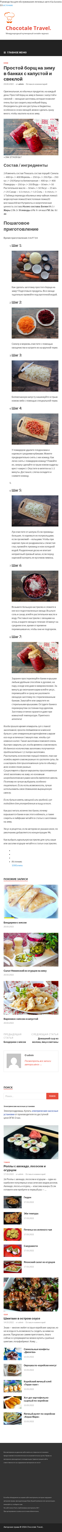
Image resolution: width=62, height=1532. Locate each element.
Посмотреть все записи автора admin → (38, 1063)
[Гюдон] (13, 1207)
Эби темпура (31, 1213)
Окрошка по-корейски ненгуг (40, 1365)
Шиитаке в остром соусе (22, 1318)
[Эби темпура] (13, 1223)
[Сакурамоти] (13, 1256)
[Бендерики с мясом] (31, 919)
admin (21, 84)
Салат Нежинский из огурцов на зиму (25, 970)
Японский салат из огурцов (39, 1262)
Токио (7, 1162)
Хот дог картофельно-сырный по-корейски (36, 1399)
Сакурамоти (31, 1246)
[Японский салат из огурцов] (13, 1272)
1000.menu (17, 865)
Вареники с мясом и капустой (21, 1018)
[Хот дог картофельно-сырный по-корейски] (13, 1407)
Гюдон (27, 1197)
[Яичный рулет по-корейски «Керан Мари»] (13, 1423)
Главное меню (17, 52)
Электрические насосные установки (19, 1106)
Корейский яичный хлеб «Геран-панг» (37, 1383)
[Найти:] (31, 1096)
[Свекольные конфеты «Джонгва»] (13, 1359)
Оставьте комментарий (36, 84)
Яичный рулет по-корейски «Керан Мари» (39, 1415)
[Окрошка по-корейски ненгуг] (13, 1375)
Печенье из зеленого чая (38, 1229)
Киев (6, 63)
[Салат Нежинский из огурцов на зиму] (31, 967)
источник (8, 5)
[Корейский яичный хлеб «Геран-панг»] (13, 1391)
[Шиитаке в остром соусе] (31, 1312)
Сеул (6, 1314)
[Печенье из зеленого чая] (13, 1239)
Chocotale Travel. (28, 28)
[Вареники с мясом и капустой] (31, 1015)
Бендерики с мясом (15, 922)
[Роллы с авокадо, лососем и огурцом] (31, 1159)
